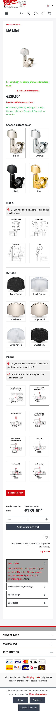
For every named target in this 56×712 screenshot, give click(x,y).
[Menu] (6, 13)
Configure (37, 700)
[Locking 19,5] (39, 446)
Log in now (45, 551)
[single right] (39, 228)
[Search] (21, 13)
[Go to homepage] (14, 4)
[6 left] (39, 253)
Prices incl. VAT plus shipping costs (19, 102)
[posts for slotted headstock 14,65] (16, 395)
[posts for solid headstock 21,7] (39, 395)
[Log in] (28, 13)
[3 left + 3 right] (16, 228)
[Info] (36, 13)
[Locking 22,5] (39, 471)
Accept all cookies (28, 707)
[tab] (27, 570)
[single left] (16, 253)
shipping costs (33, 677)
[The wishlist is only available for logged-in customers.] (43, 13)
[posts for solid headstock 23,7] (16, 446)
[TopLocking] (16, 421)
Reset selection (15, 492)
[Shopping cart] (49, 13)
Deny (20, 700)
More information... (38, 694)
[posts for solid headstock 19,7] (39, 421)
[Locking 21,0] (16, 471)
